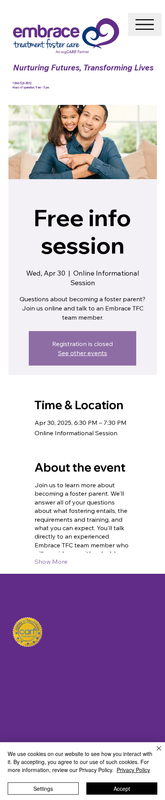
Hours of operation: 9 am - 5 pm (31, 87)
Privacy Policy (133, 770)
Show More (51, 561)
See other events (82, 353)
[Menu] (145, 24)
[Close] (154, 753)
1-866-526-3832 (22, 83)
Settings (43, 788)
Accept (122, 788)
